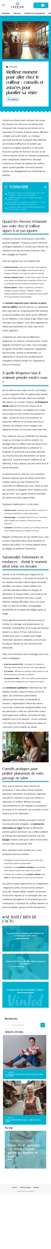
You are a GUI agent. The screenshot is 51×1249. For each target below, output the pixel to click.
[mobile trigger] (4, 5)
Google (6, 839)
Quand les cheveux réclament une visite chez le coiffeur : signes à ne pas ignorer (26, 194)
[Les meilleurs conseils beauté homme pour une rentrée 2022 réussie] (24, 1052)
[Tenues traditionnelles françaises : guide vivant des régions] (24, 1098)
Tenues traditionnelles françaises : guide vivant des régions (22, 1120)
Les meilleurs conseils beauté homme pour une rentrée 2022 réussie (24, 1075)
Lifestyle (10, 1118)
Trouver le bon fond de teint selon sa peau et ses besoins (25, 962)
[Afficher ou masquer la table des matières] (37, 187)
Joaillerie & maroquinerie (21, 1141)
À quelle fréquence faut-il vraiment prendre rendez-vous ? (25, 198)
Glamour (14, 99)
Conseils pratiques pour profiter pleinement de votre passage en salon (26, 208)
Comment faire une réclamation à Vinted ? (25, 989)
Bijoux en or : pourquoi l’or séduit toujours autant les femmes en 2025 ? (24, 1150)
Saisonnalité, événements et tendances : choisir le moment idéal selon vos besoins (27, 203)
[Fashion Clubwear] (17, 5)
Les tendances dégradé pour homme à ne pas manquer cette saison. (25, 934)
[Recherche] (37, 5)
